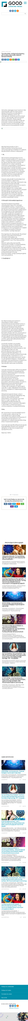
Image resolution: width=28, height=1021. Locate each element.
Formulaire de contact (6, 994)
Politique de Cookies (6, 990)
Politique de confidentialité (7, 986)
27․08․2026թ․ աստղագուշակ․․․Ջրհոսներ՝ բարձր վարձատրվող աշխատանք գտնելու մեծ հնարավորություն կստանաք (13, 680)
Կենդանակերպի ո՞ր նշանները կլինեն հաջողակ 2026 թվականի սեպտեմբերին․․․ (13, 557)
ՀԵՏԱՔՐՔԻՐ (4, 779)
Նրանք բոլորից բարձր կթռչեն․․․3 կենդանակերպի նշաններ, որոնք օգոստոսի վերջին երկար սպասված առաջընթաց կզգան (14, 581)
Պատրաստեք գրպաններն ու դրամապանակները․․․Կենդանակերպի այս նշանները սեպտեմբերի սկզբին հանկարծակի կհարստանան (13, 628)
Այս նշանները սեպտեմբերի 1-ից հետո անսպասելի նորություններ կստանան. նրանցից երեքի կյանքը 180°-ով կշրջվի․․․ (14, 656)
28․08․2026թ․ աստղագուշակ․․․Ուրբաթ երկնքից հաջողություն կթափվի (13, 604)
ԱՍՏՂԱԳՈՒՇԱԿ (5, 806)
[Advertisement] (14, 33)
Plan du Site (4, 997)
